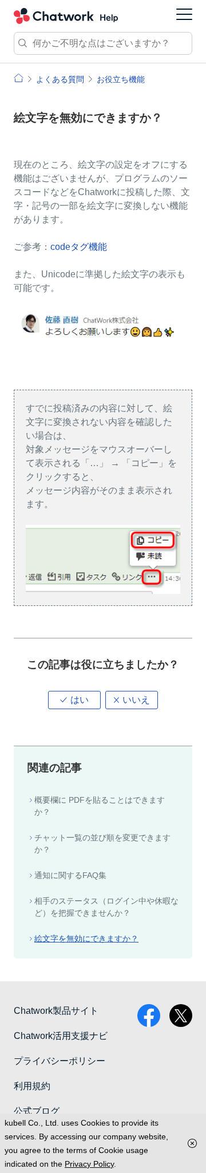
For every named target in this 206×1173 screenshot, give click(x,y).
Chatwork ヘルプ (66, 16)
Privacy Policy (89, 1163)
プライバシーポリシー (59, 1061)
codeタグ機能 (78, 247)
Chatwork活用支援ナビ (61, 1036)
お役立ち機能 (121, 79)
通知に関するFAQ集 (70, 875)
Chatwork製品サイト (56, 1011)
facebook (148, 1015)
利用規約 (32, 1086)
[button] (74, 700)
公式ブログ (37, 1111)
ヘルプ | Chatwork (18, 78)
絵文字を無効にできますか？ (86, 938)
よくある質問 (60, 79)
